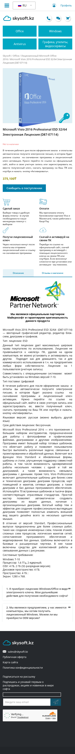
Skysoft (7, 55)
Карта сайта (10, 662)
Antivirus (20, 44)
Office (20, 31)
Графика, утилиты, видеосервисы (55, 44)
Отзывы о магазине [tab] (52, 273)
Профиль (66, 5)
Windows (55, 31)
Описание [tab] (18, 273)
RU (24, 5)
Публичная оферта (14, 657)
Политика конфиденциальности (23, 667)
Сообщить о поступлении (24, 188)
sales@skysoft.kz (17, 651)
